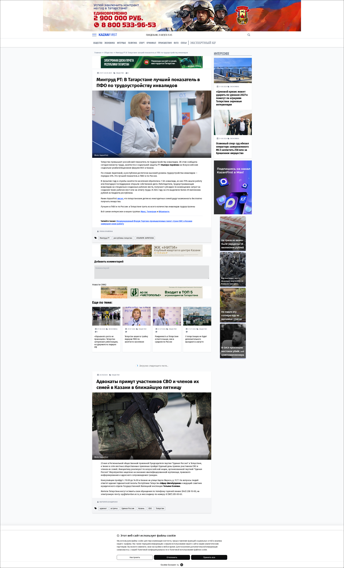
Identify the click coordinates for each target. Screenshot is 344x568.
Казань (141, 497)
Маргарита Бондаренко (108, 491)
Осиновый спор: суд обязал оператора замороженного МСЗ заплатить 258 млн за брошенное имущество (232, 148)
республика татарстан (123, 238)
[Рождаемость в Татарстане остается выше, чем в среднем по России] (167, 316)
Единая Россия (128, 497)
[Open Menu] (94, 35)
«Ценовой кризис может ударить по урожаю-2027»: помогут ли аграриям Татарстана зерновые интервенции (232, 98)
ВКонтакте (164, 211)
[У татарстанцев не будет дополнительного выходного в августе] (197, 316)
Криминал (151, 42)
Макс (143, 211)
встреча (114, 497)
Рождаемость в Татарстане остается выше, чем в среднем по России (166, 339)
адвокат (103, 497)
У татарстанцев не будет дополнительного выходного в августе (196, 339)
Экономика (109, 42)
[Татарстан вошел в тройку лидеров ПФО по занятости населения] (137, 316)
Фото (176, 42)
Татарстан (160, 497)
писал (120, 198)
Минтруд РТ (105, 238)
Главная (97, 53)
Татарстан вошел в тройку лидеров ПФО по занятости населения (136, 339)
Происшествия (165, 42)
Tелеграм (151, 211)
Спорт (141, 42)
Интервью (121, 42)
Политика (132, 42)
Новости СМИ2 (99, 284)
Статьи (184, 42)
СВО (150, 497)
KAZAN (108, 35)
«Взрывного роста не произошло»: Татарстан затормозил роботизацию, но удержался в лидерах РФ (106, 341)
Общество (97, 42)
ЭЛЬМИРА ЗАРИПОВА (145, 238)
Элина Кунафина (106, 231)
